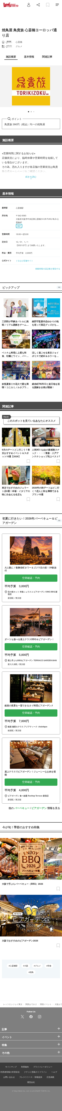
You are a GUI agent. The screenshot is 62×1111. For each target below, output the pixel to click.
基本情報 (8, 193)
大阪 (26, 965)
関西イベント (46, 1004)
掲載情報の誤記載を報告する (47, 268)
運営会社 (31, 1082)
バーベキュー (22, 808)
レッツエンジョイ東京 (12, 1004)
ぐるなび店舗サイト (24, 260)
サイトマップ (11, 1066)
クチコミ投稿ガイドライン (35, 1071)
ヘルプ (54, 1071)
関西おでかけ (31, 1004)
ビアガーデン (39, 808)
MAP (19, 226)
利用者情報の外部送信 (10, 1071)
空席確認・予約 (31, 578)
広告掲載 (50, 1077)
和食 (49, 965)
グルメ (38, 965)
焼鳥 (32, 972)
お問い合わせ (9, 1077)
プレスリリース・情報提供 (30, 1077)
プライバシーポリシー (42, 1066)
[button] (28, 111)
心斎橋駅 (13, 965)
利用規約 (25, 1066)
